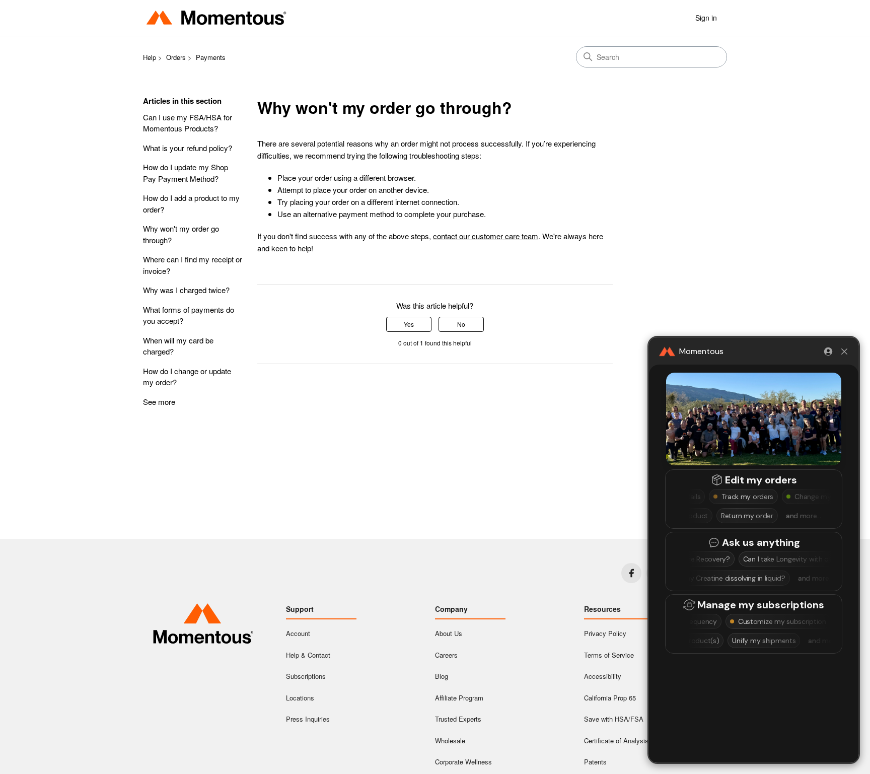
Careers (446, 655)
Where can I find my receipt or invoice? (192, 265)
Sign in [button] (706, 18)
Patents (595, 761)
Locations (300, 697)
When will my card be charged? (178, 346)
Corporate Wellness (463, 761)
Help (149, 57)
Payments (211, 57)
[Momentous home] (203, 625)
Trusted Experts (458, 719)
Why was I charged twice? (186, 290)
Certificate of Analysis (616, 740)
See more (159, 401)
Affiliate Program (459, 697)
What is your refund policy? (187, 148)
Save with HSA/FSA (613, 719)
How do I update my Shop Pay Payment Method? (185, 173)
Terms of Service (609, 655)
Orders (176, 57)
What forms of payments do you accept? (188, 315)
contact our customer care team (485, 236)
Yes (409, 324)
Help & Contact (308, 655)
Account (298, 633)
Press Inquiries (308, 719)
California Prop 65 (610, 697)
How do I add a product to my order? (191, 203)
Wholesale (450, 740)
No (461, 324)
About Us (448, 633)
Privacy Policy (605, 633)
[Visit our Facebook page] (631, 573)
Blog (441, 676)
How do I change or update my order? (187, 377)
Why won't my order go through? (181, 234)
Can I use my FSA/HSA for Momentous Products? (187, 123)
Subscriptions (306, 676)
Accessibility (602, 676)
